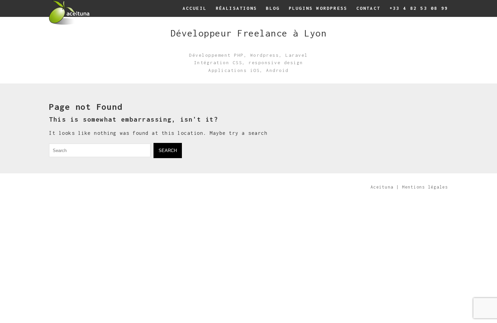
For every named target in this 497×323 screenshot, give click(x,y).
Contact (368, 8)
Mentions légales (425, 187)
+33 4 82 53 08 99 (418, 8)
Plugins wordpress (318, 8)
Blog (273, 8)
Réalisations (236, 8)
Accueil (195, 8)
